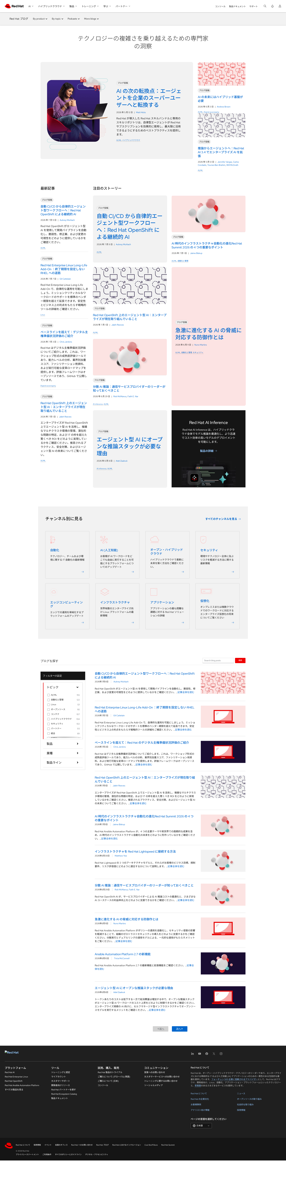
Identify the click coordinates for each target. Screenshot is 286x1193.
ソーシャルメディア (153, 1085)
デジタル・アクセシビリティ (96, 1154)
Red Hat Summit (168, 1145)
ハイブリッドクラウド (131, 140)
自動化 (54, 550)
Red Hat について (199, 1093)
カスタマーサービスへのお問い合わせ (162, 1076)
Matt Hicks (141, 112)
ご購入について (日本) (108, 1081)
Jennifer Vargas (224, 162)
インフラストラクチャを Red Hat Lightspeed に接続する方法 (135, 851)
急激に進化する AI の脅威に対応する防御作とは (126, 919)
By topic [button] (56, 18)
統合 (53, 733)
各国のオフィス (61, 1145)
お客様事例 (196, 1104)
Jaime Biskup (196, 253)
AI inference (98, 404)
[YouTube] (199, 1054)
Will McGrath (232, 165)
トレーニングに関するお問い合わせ (161, 1081)
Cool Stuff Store (151, 1145)
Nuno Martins (200, 344)
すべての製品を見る (14, 1089)
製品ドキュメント (237, 6)
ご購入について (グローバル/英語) (114, 1076)
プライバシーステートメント (27, 1154)
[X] (214, 1054)
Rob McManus (119, 396)
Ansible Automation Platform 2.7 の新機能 (123, 954)
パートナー (56, 728)
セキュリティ (198, 352)
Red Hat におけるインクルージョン (126, 1145)
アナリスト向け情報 (200, 1110)
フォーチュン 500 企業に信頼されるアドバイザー (234, 1079)
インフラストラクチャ (115, 602)
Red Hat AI (10, 1072)
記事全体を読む (186, 692)
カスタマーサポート (60, 1081)
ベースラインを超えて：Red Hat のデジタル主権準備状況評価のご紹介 (142, 743)
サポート (253, 6)
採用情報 (241, 1110)
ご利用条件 (46, 1154)
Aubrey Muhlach (67, 220)
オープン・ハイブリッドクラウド (166, 552)
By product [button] (39, 18)
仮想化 (204, 601)
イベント (48, 1145)
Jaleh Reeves (65, 416)
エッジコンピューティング (66, 604)
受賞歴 (198, 1085)
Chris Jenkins (66, 341)
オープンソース (58, 709)
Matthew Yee (121, 855)
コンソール (220, 6)
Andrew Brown (223, 106)
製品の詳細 (206, 450)
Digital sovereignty (211, 112)
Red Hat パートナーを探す (63, 1089)
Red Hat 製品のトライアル (110, 1072)
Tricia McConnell (121, 958)
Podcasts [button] (72, 18)
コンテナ (55, 714)
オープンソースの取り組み (249, 1099)
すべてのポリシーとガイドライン (68, 1154)
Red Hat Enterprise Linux (16, 1076)
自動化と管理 (183, 261)
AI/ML (118, 140)
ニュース (241, 1093)
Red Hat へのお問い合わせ (82, 1145)
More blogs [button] (90, 18)
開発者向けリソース (60, 1085)
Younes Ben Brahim (216, 165)
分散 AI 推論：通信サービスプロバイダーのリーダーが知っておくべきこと (144, 885)
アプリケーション (162, 602)
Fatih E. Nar (133, 396)
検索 (240, 660)
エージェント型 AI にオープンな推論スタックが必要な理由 (134, 988)
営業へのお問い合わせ (154, 1072)
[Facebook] (207, 1054)
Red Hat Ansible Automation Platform (22, 1085)
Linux (43, 315)
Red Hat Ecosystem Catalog (64, 1094)
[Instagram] (221, 1054)
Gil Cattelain (65, 278)
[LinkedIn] (192, 1054)
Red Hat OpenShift (13, 1081)
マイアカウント (58, 1076)
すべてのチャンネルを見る (221, 519)
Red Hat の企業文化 (200, 1099)
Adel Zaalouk (122, 460)
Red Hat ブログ (19, 18)
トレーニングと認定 (60, 1072)
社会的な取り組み (245, 1104)
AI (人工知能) (109, 550)
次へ (178, 1028)
